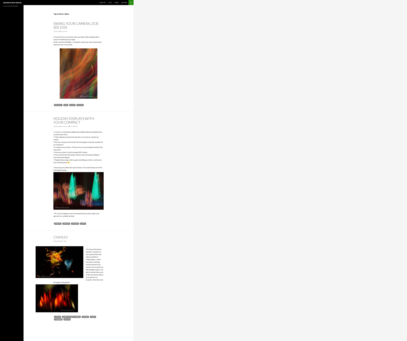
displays (58, 223)
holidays (75, 223)
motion (80, 105)
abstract (58, 105)
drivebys (66, 223)
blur (66, 105)
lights (72, 105)
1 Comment (74, 126)
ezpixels (85, 316)
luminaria (58, 319)
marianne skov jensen (12, 2)
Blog (110, 2)
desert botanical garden (71, 316)
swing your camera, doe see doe (76, 25)
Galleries (124, 2)
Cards (116, 2)
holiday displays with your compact (73, 120)
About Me (103, 2)
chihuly (60, 237)
